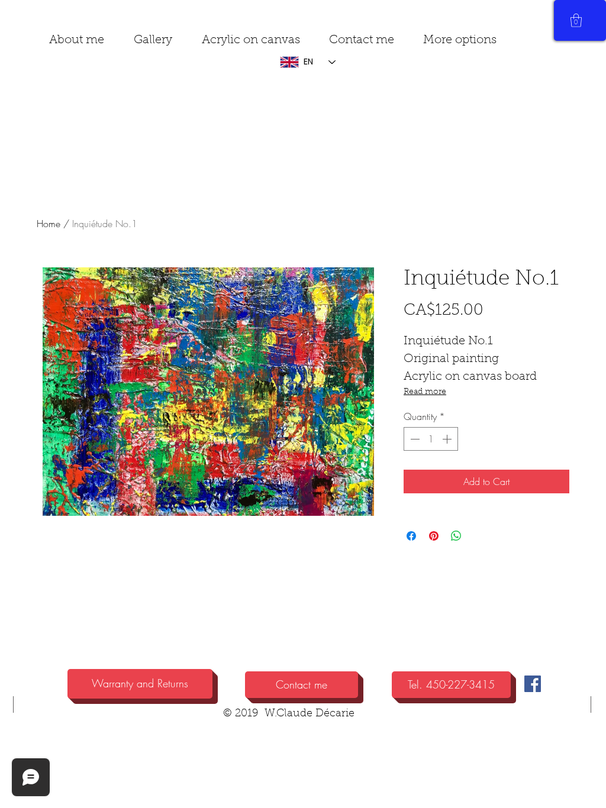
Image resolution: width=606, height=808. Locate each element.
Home (48, 223)
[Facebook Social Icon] (532, 684)
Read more (425, 392)
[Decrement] (413, 439)
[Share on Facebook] (411, 536)
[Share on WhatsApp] (456, 536)
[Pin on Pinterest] (434, 536)
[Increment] (448, 439)
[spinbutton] (431, 439)
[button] (459, 40)
